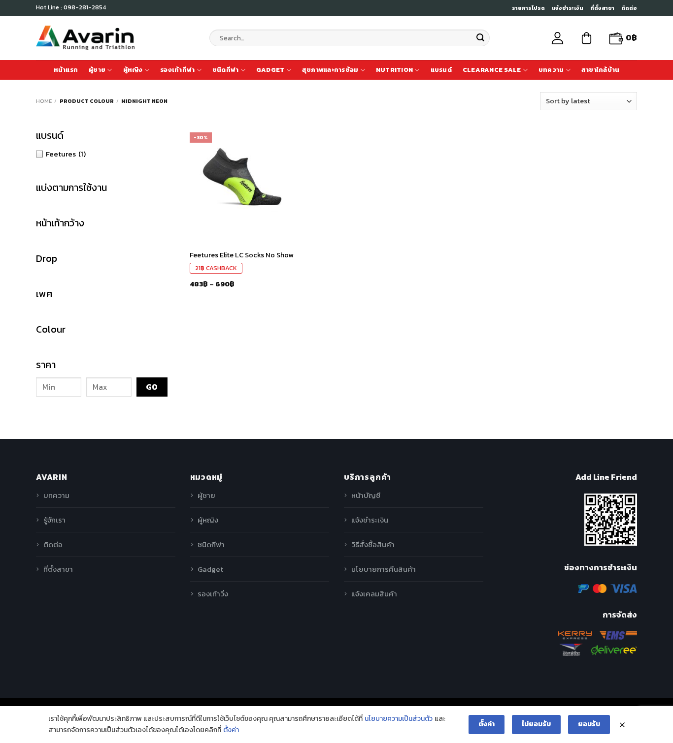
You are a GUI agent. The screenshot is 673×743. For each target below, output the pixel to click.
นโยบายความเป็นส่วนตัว (399, 718)
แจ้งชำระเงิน (567, 8)
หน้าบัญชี (365, 495)
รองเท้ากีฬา (177, 69)
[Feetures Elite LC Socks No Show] (242, 179)
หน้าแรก (66, 69)
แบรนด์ (441, 69)
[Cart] (586, 38)
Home (44, 101)
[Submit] (480, 38)
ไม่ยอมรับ (536, 724)
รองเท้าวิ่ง (213, 593)
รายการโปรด (528, 8)
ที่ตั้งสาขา (602, 8)
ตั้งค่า (231, 730)
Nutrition (394, 69)
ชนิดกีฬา (225, 69)
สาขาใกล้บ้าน (600, 69)
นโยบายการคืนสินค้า (383, 569)
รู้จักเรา (54, 520)
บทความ (551, 69)
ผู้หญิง (133, 69)
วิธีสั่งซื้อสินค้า (373, 544)
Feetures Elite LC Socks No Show (242, 255)
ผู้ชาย (97, 69)
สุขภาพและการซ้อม (330, 69)
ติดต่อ (629, 8)
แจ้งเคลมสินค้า (374, 593)
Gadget (270, 69)
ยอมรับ (589, 724)
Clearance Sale (492, 69)
